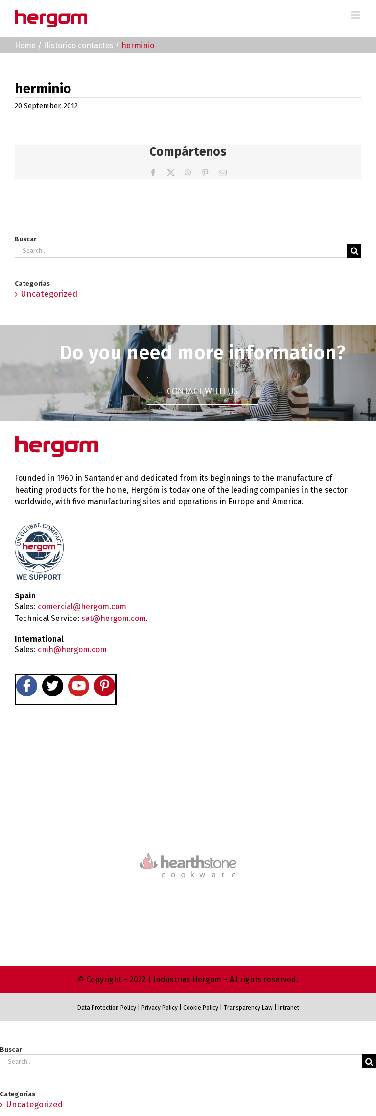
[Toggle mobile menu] (356, 15)
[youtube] (78, 685)
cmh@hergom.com (72, 649)
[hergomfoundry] (188, 771)
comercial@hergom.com (82, 606)
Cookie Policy (200, 1007)
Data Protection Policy (106, 1007)
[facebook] (26, 685)
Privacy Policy (159, 1007)
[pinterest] (104, 685)
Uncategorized (49, 294)
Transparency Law (247, 1007)
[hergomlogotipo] (56, 440)
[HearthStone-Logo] (188, 824)
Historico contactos (79, 45)
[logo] (188, 851)
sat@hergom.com (113, 618)
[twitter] (52, 685)
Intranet (288, 1007)
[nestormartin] (188, 895)
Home (25, 45)
